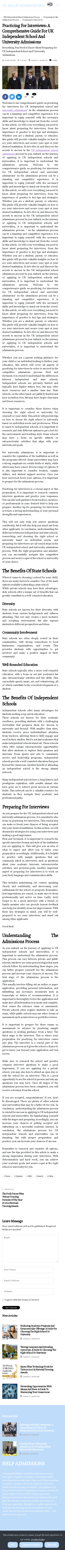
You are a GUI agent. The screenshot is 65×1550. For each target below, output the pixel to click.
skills (30, 1176)
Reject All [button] (51, 1544)
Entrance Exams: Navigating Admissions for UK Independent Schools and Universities (35, 1446)
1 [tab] (30, 84)
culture (50, 1176)
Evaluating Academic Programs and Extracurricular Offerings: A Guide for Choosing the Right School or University (38, 1330)
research (40, 1176)
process (7, 1176)
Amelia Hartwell (10, 60)
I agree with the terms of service (22, 1300)
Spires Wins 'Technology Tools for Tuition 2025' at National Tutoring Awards (36, 1369)
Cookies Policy (37, 1539)
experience (19, 1176)
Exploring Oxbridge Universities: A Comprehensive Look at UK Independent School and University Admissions (37, 1427)
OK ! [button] (13, 1544)
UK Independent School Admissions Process (22, 17)
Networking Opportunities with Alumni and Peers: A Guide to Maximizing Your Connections (36, 1389)
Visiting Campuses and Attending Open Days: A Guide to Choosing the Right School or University (38, 1349)
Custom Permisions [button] (31, 1544)
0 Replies (54, 60)
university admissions (14, 110)
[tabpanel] (30, 77)
